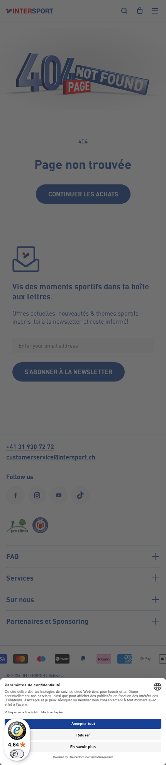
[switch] (17, 754)
